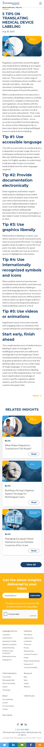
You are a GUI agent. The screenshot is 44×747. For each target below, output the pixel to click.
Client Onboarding (8, 683)
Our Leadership (7, 699)
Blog (25, 677)
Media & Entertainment (32, 661)
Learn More (32, 606)
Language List (6, 660)
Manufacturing (29, 651)
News (26, 680)
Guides (26, 683)
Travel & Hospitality (30, 667)
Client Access (29, 696)
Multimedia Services (9, 656)
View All (31, 564)
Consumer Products (30, 654)
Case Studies (6, 677)
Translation (6, 635)
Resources (28, 673)
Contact (5, 709)
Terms (39, 738)
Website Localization (9, 644)
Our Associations (8, 706)
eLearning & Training (9, 641)
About (5, 696)
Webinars (27, 687)
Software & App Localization (7, 652)
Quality (4, 687)
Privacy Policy (31, 738)
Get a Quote (7, 715)
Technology (6, 690)
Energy (26, 658)
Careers (5, 703)
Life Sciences (28, 635)
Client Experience (9, 673)
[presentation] (20, 614)
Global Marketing (8, 648)
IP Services (27, 644)
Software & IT (28, 664)
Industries (28, 631)
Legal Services (28, 638)
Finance (26, 648)
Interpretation (7, 638)
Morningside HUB (8, 680)
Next (36, 395)
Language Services (9, 631)
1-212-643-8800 (22, 729)
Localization (28, 641)
